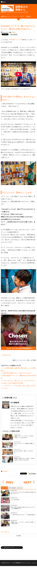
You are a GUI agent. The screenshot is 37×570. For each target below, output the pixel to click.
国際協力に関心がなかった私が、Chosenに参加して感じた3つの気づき (24, 459)
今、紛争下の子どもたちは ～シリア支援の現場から (23, 514)
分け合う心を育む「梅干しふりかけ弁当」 (23, 451)
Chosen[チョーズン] (15, 39)
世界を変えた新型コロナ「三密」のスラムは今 (16, 373)
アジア (11, 439)
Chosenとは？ (6, 355)
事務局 (11, 446)
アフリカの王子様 (15, 499)
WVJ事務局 (13, 32)
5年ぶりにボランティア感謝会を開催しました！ (24, 444)
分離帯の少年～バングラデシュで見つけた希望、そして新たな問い (24, 436)
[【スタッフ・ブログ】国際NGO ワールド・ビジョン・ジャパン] (14, 9)
